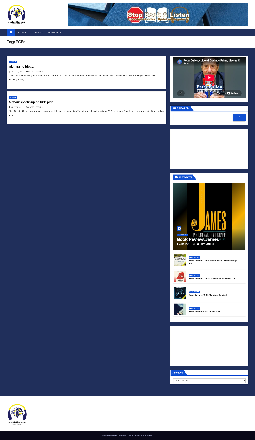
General (13, 62)
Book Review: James (198, 239)
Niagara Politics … (21, 66)
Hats (38, 32)
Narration (54, 32)
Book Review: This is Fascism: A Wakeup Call (212, 278)
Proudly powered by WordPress (114, 435)
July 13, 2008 (17, 72)
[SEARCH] (239, 117)
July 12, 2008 (17, 107)
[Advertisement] (209, 149)
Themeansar (147, 435)
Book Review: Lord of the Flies (204, 311)
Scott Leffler (35, 72)
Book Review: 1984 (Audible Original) (208, 295)
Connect (23, 32)
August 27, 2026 (187, 244)
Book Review (182, 235)
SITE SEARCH (181, 108)
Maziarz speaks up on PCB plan (31, 102)
